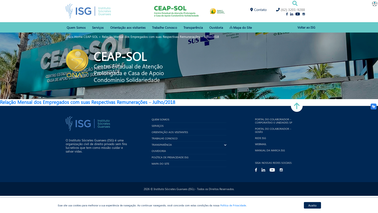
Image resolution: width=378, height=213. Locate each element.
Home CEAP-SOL (86, 36)
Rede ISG (260, 138)
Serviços (98, 27)
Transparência (193, 27)
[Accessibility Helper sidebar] (374, 3)
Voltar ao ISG (306, 27)
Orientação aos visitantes (128, 27)
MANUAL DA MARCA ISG (270, 150)
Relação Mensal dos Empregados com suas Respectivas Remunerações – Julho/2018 (160, 36)
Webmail (260, 144)
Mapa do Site (242, 27)
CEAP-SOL (120, 56)
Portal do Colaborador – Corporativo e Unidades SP (273, 121)
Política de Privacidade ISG (170, 157)
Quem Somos (76, 27)
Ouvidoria (216, 27)
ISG (68, 36)
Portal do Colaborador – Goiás (273, 130)
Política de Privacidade (233, 205)
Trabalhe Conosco (164, 27)
